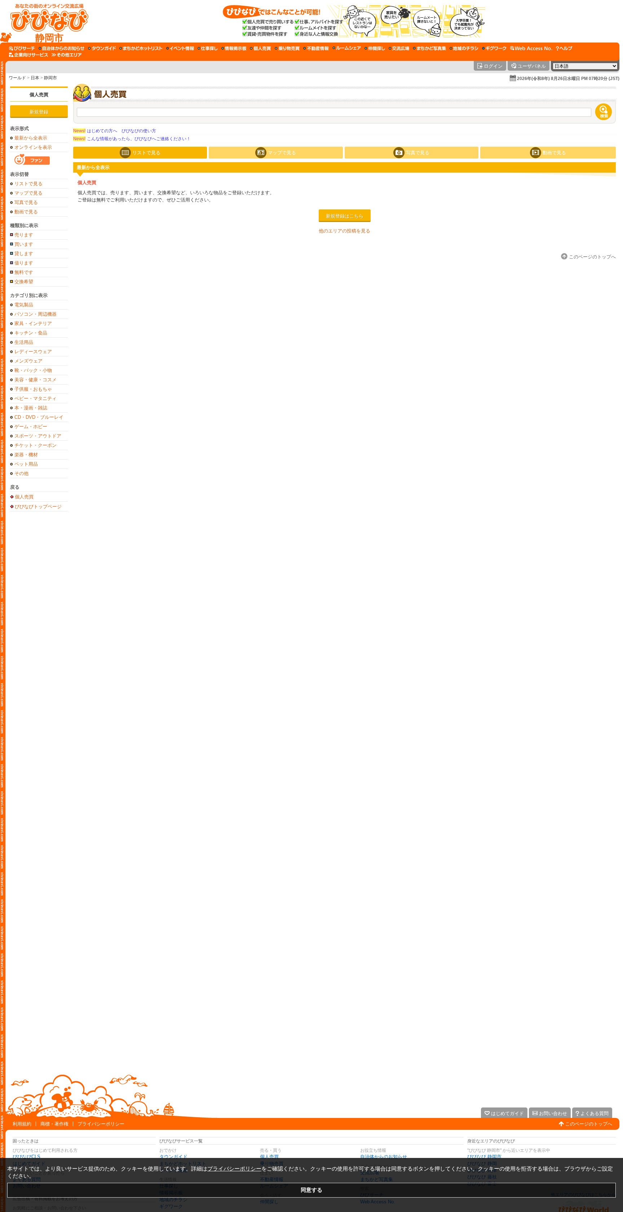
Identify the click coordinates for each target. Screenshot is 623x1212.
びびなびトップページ (38, 506)
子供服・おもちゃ (33, 389)
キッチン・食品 (30, 332)
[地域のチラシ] (464, 48)
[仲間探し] (374, 48)
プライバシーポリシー (101, 1124)
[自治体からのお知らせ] (61, 48)
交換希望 (23, 281)
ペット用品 (26, 464)
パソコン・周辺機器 (35, 314)
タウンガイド (173, 1156)
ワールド (17, 77)
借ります (23, 263)
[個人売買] (260, 48)
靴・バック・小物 (33, 370)
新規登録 (39, 112)
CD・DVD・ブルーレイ (38, 417)
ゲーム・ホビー (30, 426)
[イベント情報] (180, 48)
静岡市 (50, 77)
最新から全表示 (30, 138)
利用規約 (22, 1124)
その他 (21, 473)
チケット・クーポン (35, 445)
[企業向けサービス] (28, 55)
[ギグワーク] (494, 48)
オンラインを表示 (33, 147)
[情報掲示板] (233, 48)
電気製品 (23, 304)
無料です (23, 272)
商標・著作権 (54, 1124)
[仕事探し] (208, 48)
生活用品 (23, 342)
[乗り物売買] (287, 48)
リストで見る (28, 183)
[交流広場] (399, 48)
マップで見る (28, 193)
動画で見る (26, 211)
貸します (23, 253)
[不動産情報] (316, 48)
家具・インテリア (33, 323)
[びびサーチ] (22, 48)
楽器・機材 (26, 454)
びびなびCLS (26, 1156)
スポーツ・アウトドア (37, 436)
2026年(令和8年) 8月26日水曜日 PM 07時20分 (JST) (568, 78)
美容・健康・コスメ (35, 379)
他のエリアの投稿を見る (344, 231)
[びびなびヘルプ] (564, 48)
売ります (23, 234)
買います (23, 244)
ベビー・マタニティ (35, 398)
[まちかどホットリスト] (141, 48)
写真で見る (26, 202)
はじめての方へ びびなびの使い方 (114, 130)
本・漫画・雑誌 (30, 407)
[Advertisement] (39, 628)
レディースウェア (33, 351)
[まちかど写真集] (429, 48)
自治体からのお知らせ (383, 1156)
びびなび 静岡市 (484, 1156)
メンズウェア (28, 361)
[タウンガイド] (102, 48)
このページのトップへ (588, 1124)
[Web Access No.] (531, 48)
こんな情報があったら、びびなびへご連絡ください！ (132, 138)
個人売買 (39, 94)
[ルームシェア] (346, 48)
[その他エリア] (66, 55)
